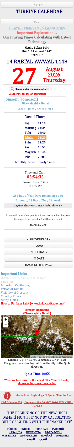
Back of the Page (39, 264)
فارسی (31, 438)
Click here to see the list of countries (27, 93)
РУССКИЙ (58, 429)
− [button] (5, 325)
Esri (50, 356)
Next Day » (39, 252)
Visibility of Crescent (14, 292)
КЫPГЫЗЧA (33, 432)
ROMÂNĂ (46, 435)
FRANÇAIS (42, 429)
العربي (43, 438)
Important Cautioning (15, 285)
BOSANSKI (62, 435)
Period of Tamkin (12, 289)
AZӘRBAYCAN (28, 435)
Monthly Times (25, 162)
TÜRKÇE (12, 429)
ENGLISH (26, 429)
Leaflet (33, 356)
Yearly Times (46, 162)
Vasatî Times (25, 109)
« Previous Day (38, 239)
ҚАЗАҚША (15, 432)
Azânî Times (45, 109)
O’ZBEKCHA (9, 435)
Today (39, 245)
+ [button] (5, 319)
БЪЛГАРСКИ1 (53, 432)
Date (40, 258)
